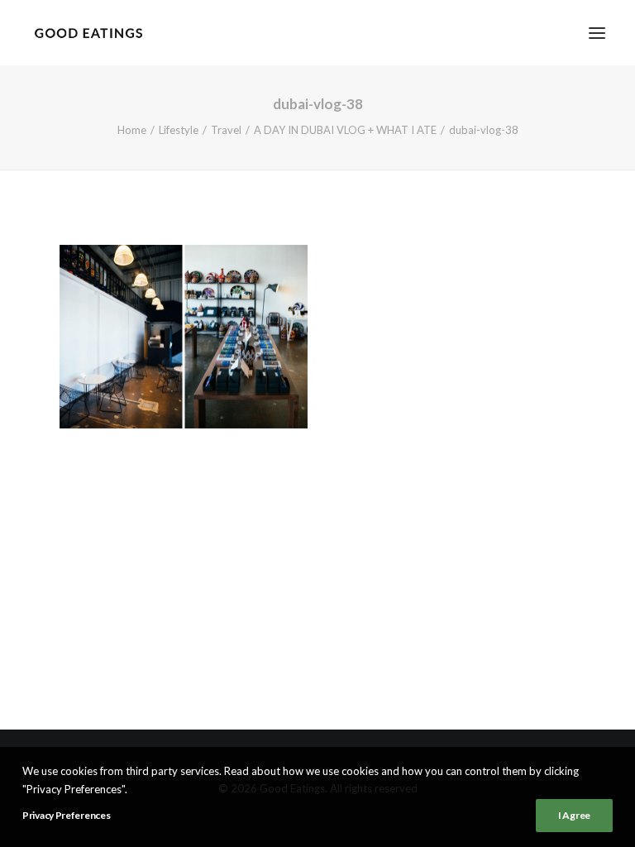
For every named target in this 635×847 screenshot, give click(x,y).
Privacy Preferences (66, 815)
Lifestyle (178, 129)
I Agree (574, 815)
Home (131, 129)
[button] (597, 32)
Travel (226, 129)
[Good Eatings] (88, 32)
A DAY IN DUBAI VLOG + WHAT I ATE (345, 129)
